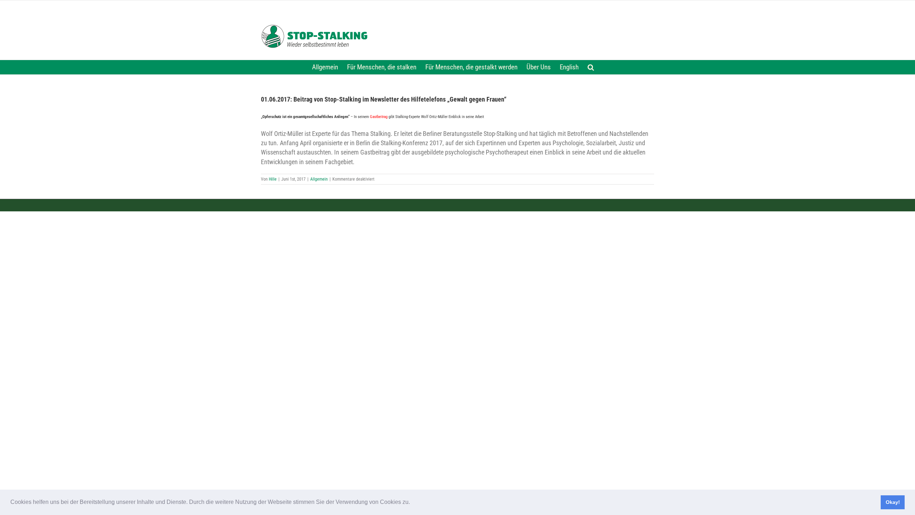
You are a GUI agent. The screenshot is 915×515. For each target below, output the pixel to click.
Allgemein (319, 179)
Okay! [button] (893, 502)
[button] (412, 503)
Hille (273, 179)
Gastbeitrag (378, 116)
